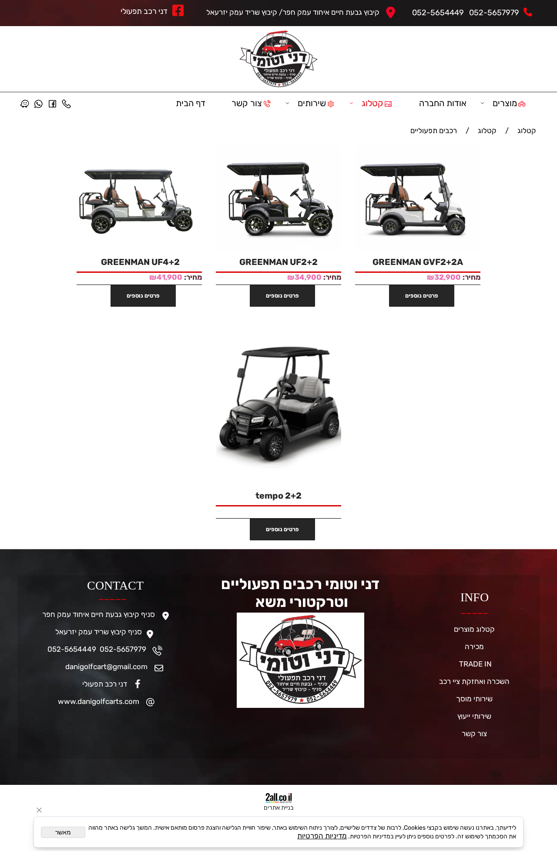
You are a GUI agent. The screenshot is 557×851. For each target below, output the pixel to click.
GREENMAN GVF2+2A (417, 262)
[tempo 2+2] (278, 481)
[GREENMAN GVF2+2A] (417, 248)
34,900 (308, 277)
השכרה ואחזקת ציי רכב (474, 681)
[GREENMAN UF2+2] (278, 248)
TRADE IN (474, 664)
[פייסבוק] (52, 103)
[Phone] (66, 103)
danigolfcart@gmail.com (106, 666)
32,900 (447, 277)
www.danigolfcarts (90, 701)
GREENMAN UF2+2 (278, 262)
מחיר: (470, 277)
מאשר (63, 832)
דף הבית (190, 103)
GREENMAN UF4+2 (139, 262)
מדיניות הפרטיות (322, 835)
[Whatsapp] (38, 103)
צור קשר (247, 103)
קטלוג (372, 103)
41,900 (169, 277)
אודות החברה (442, 103)
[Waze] (24, 103)
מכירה (474, 646)
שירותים (312, 103)
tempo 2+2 (278, 495)
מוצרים (505, 103)
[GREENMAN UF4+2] (139, 248)
